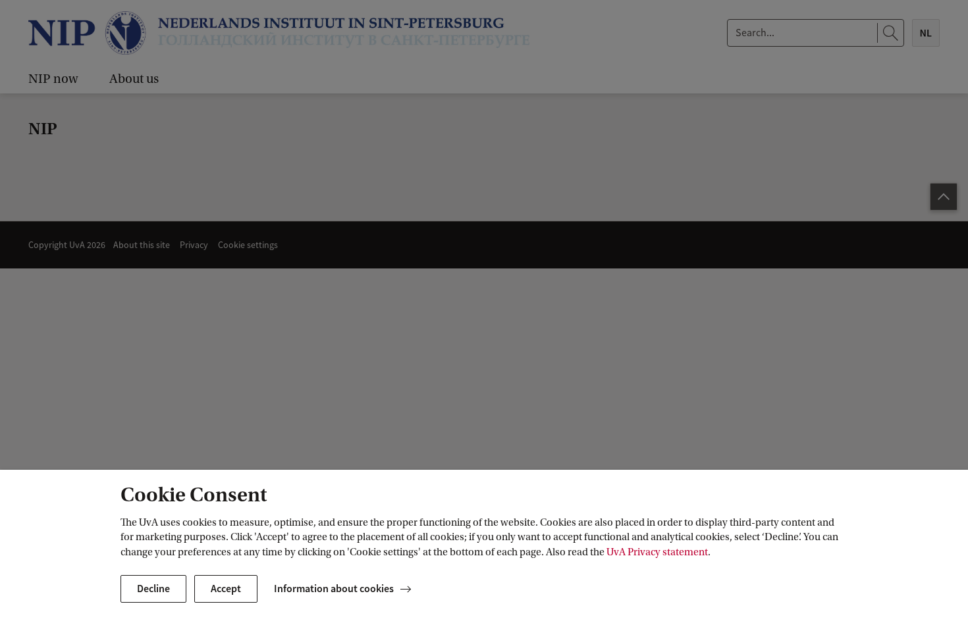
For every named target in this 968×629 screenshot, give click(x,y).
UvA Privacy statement (657, 552)
